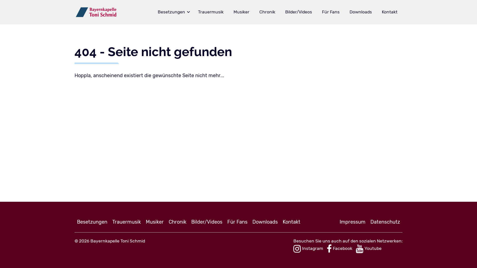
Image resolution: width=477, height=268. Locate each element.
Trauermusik (211, 11)
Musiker (241, 11)
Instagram (312, 248)
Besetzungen (171, 11)
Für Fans (331, 11)
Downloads (361, 11)
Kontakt (390, 11)
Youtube (373, 248)
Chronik (267, 11)
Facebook (342, 248)
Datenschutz (385, 222)
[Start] (96, 12)
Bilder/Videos (298, 11)
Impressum (352, 222)
